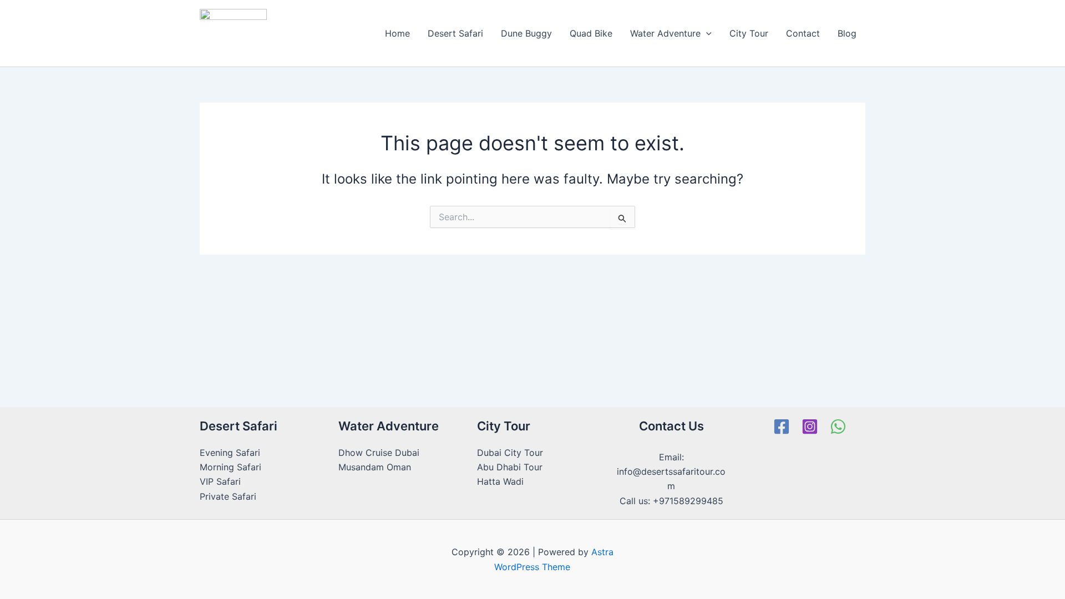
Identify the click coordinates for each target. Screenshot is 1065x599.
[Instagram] (810, 426)
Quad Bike (591, 33)
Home (397, 33)
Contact (803, 33)
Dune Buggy (526, 33)
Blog (847, 33)
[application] (706, 33)
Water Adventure (665, 33)
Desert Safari (455, 33)
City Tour (748, 33)
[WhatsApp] (838, 426)
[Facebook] (781, 426)
